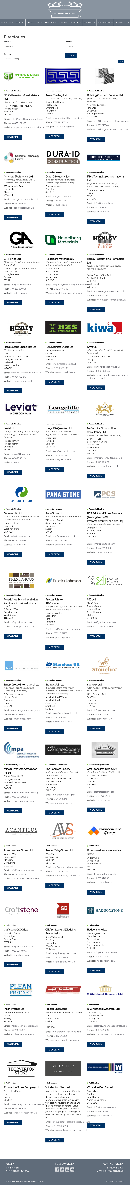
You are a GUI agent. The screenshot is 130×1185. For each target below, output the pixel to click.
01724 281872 (102, 1111)
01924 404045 (61, 957)
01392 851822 (19, 1108)
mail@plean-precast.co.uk (24, 1026)
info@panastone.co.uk (64, 536)
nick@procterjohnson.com (66, 629)
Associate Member (13, 91)
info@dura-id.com (62, 196)
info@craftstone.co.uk (22, 946)
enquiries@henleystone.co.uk (109, 291)
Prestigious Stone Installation (21, 599)
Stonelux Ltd (94, 684)
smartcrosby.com (22, 719)
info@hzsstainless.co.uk (64, 364)
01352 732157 (60, 633)
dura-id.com (61, 205)
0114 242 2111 (60, 201)
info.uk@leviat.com (20, 454)
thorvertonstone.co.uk (25, 1113)
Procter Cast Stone (56, 1008)
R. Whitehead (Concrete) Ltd (103, 1008)
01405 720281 (102, 714)
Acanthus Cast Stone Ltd (18, 850)
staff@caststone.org (104, 792)
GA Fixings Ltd (12, 258)
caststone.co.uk (105, 1116)
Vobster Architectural (57, 1087)
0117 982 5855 (102, 207)
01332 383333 (102, 371)
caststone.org (104, 800)
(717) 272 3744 (102, 796)
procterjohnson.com (65, 637)
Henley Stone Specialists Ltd (20, 346)
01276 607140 (61, 799)
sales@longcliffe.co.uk (64, 451)
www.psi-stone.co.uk (24, 626)
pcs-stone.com (104, 552)
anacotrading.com (64, 126)
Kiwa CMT (93, 346)
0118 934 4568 (102, 462)
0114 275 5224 (19, 458)
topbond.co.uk (104, 882)
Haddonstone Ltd (97, 929)
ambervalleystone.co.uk (67, 875)
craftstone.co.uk (22, 955)
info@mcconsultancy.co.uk (108, 458)
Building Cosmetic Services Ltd (105, 95)
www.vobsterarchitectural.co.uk (71, 1130)
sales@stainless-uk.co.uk (65, 713)
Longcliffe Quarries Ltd (58, 428)
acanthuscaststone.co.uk (26, 878)
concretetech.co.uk (24, 208)
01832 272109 (61, 122)
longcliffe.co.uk (63, 459)
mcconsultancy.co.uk (107, 466)
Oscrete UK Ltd (12, 513)
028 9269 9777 (19, 951)
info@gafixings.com (21, 284)
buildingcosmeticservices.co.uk (112, 129)
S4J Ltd (91, 599)
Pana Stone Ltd (54, 513)
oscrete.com (20, 544)
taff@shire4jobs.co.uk (105, 622)
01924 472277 (102, 295)
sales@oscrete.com (20, 536)
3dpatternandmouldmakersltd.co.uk (32, 127)
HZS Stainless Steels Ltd (59, 346)
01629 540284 (61, 455)
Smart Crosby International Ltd (21, 684)
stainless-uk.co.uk (64, 722)
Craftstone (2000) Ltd (16, 929)
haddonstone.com (106, 961)
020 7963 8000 (20, 797)
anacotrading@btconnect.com (68, 118)
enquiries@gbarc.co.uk (64, 953)
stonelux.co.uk (104, 719)
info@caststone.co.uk (105, 1107)
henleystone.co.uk (23, 381)
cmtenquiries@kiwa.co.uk (107, 367)
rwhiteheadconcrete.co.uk (110, 1034)
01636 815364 (102, 125)
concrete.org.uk (63, 803)
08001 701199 (61, 540)
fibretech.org (103, 211)
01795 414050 (102, 878)
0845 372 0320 (103, 548)
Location (68, 42)
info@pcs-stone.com (104, 544)
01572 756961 (18, 714)
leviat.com (19, 462)
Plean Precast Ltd (14, 1008)
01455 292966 (19, 123)
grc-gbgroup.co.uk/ (65, 962)
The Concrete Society (57, 768)
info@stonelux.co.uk (104, 710)
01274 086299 (19, 540)
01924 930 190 (61, 368)
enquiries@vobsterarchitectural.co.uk (72, 1122)
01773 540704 (19, 874)
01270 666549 (19, 203)
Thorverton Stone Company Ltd (22, 1087)
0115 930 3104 (102, 1030)
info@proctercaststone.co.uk (67, 1032)
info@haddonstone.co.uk (107, 952)
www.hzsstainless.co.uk (67, 372)
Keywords (7, 42)
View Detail (13, 137)
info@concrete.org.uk (64, 795)
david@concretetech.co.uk (25, 199)
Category (7, 54)
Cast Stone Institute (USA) (102, 768)
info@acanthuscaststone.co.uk (26, 870)
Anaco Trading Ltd (56, 95)
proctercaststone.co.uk (67, 1040)
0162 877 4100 (61, 289)
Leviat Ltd (9, 428)
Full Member (11, 846)
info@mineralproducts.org (24, 793)
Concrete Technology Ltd (18, 176)
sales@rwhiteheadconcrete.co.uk (111, 1026)
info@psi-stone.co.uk (21, 622)
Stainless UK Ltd (54, 684)
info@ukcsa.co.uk (114, 1171)
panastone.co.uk (63, 544)
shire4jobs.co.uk (105, 626)
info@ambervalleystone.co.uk (68, 867)
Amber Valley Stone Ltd (58, 850)
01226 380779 (19, 289)
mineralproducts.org (24, 801)
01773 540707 (61, 871)
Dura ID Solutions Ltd (57, 176)
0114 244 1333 (61, 717)
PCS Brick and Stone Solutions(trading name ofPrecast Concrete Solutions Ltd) (105, 517)
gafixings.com (21, 293)
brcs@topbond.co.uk (105, 874)
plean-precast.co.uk (24, 1034)
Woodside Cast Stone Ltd (101, 1087)
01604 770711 (102, 956)
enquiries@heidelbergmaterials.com (71, 284)
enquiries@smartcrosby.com (25, 710)
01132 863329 (61, 1036)
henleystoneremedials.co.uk (111, 300)
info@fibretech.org (104, 203)
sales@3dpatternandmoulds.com (28, 119)
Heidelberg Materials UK (59, 258)
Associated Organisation (16, 764)
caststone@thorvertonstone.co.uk (28, 1104)
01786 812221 (19, 1030)
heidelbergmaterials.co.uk (68, 293)
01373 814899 (61, 1126)
